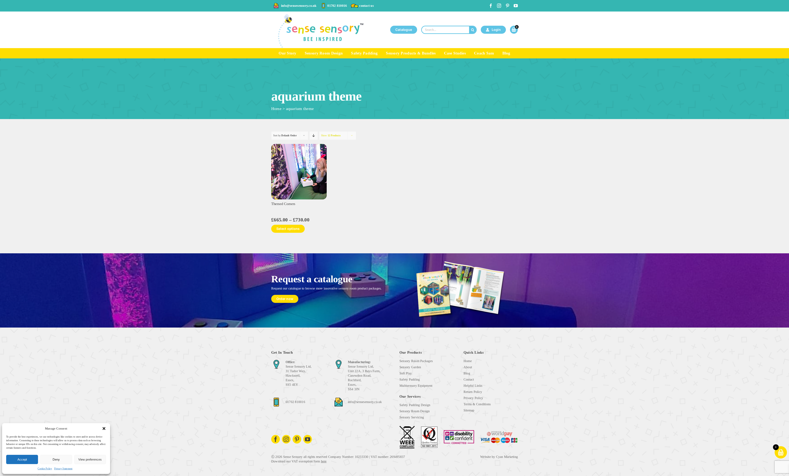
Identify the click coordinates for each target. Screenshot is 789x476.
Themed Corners (283, 204)
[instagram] (499, 6)
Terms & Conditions (477, 404)
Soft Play (405, 373)
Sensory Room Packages (416, 361)
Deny (56, 459)
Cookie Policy (45, 468)
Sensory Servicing (411, 417)
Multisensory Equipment (415, 385)
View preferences (90, 459)
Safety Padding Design (414, 405)
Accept (22, 459)
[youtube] (516, 6)
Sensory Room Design (414, 411)
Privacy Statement (63, 468)
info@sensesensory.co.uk (299, 5)
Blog (467, 373)
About (468, 367)
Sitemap (469, 410)
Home (276, 108)
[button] (104, 428)
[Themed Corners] (299, 145)
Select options (288, 229)
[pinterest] (507, 6)
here (324, 461)
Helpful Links (473, 385)
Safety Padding (409, 379)
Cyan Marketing (507, 457)
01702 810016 (337, 5)
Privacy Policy (473, 398)
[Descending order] (314, 136)
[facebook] (491, 6)
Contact (469, 379)
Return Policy (473, 392)
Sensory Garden (410, 367)
